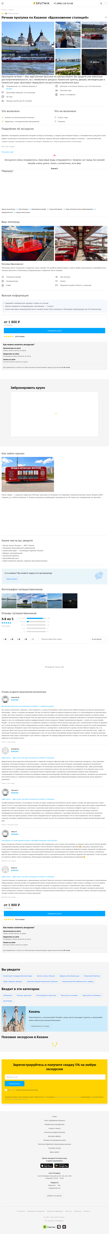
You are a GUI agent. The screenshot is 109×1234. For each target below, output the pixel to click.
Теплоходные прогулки (46, 995)
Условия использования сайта (54, 1140)
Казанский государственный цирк (17, 976)
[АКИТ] (59, 1227)
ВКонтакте (52, 1185)
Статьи (54, 1116)
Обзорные (7, 995)
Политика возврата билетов (54, 1132)
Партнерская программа (36, 1211)
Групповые (7, 1001)
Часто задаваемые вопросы (54, 1120)
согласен (12, 1090)
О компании (21, 1211)
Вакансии (68, 1211)
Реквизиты (77, 1211)
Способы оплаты (54, 1148)
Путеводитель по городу (40, 1026)
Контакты (87, 1211)
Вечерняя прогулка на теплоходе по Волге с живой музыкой (28, 706)
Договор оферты (54, 1136)
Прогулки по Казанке (91, 995)
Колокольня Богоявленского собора (77, 981)
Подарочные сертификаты (54, 1124)
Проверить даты (54, 331)
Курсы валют (54, 1152)
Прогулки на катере (69, 995)
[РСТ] (64, 1227)
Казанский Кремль (92, 976)
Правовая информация (55, 1211)
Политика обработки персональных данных (54, 1144)
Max (59, 1185)
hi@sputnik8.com (54, 1188)
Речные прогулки (24, 995)
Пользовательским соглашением (67, 1097)
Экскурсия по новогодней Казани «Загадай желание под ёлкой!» (29, 840)
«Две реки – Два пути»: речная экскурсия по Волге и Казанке (28, 758)
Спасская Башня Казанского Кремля (42, 981)
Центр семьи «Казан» (46, 976)
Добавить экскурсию (54, 1196)
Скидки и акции (54, 1128)
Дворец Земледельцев (69, 976)
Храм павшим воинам (12, 981)
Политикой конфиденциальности (16, 1099)
